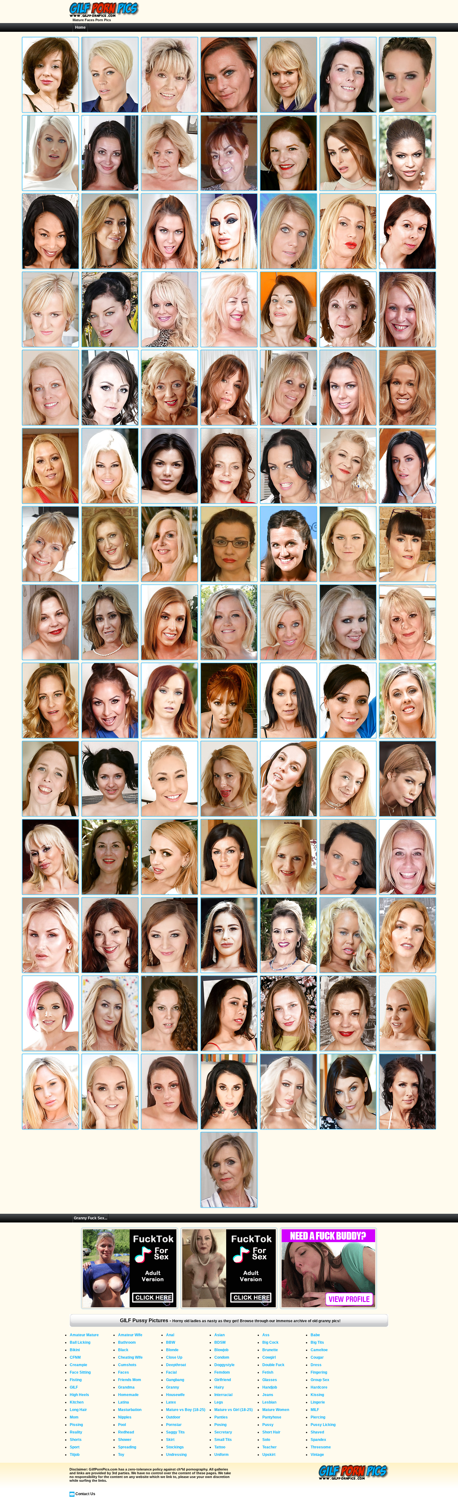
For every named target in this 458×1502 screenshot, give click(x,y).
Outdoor (173, 1417)
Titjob (74, 1454)
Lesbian (269, 1402)
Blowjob (221, 1350)
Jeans (267, 1395)
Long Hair (78, 1410)
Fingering (319, 1372)
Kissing (317, 1395)
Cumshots (127, 1365)
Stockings (175, 1447)
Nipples (124, 1417)
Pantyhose (271, 1417)
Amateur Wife (130, 1335)
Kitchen (76, 1402)
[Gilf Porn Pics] (104, 16)
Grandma (126, 1387)
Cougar (317, 1357)
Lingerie (318, 1402)
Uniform (221, 1454)
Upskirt (268, 1454)
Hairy (219, 1387)
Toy (121, 1454)
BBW (170, 1342)
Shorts (76, 1439)
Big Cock (270, 1342)
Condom (221, 1357)
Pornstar (174, 1425)
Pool (122, 1425)
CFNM (75, 1357)
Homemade (128, 1395)
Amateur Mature (84, 1335)
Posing (220, 1425)
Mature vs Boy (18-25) (185, 1410)
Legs (218, 1402)
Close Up (174, 1357)
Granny (172, 1387)
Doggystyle (224, 1365)
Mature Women (275, 1410)
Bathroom (127, 1342)
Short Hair (271, 1432)
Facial (171, 1372)
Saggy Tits (175, 1432)
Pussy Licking (323, 1425)
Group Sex (320, 1380)
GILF (74, 1387)
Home (80, 27)
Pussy (268, 1425)
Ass (266, 1335)
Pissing (76, 1425)
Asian (219, 1335)
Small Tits (223, 1439)
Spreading (127, 1447)
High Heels (79, 1395)
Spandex (318, 1439)
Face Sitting (80, 1372)
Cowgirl (269, 1357)
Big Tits (317, 1342)
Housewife (175, 1395)
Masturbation (129, 1410)
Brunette (270, 1350)
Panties (221, 1417)
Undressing (176, 1454)
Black (123, 1350)
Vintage (317, 1454)
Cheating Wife (130, 1357)
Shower (124, 1439)
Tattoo (219, 1447)
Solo (266, 1439)
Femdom (222, 1372)
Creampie (78, 1365)
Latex (171, 1402)
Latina (123, 1402)
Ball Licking (80, 1342)
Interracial (223, 1395)
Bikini (75, 1350)
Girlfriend (222, 1380)
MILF (315, 1410)
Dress (316, 1365)
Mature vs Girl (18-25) (233, 1410)
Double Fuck (273, 1365)
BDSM (220, 1342)
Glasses (269, 1380)
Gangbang (175, 1380)
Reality (76, 1432)
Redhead (126, 1432)
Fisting (76, 1380)
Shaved (317, 1432)
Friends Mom (129, 1380)
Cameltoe (319, 1350)
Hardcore (319, 1387)
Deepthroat (176, 1365)
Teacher (269, 1447)
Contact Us (85, 1494)
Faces (123, 1372)
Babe (315, 1335)
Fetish (267, 1372)
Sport (74, 1447)
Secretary (223, 1432)
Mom (74, 1417)
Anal (170, 1335)
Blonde (172, 1350)
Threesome (321, 1447)
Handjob (269, 1387)
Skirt (170, 1439)
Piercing (318, 1417)
